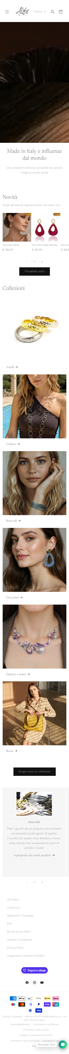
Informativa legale (52, 1041)
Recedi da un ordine (19, 932)
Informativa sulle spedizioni (25, 1041)
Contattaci (13, 908)
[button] (7, 12)
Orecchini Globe (11, 245)
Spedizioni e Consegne (20, 916)
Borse (10, 751)
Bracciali (11, 521)
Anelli (10, 367)
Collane (11, 444)
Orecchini (12, 597)
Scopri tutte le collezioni (34, 771)
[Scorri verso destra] (42, 262)
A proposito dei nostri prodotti (32, 855)
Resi (9, 924)
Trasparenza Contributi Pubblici (26, 956)
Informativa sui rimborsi (46, 1025)
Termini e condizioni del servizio (36, 1035)
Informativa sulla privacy (36, 1030)
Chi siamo (13, 900)
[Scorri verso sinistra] (27, 262)
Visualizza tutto (35, 271)
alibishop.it (17, 1017)
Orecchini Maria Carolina (45, 245)
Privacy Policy (15, 948)
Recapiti (36, 1046)
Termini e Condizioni (19, 940)
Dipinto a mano (16, 674)
